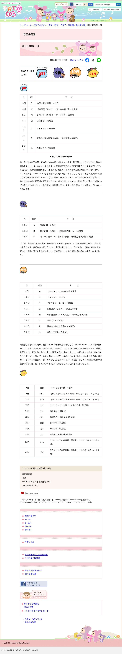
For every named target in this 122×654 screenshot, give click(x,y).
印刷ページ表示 (76, 60)
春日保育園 (80, 25)
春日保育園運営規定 (33, 571)
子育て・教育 (52, 25)
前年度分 (28, 530)
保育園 (71, 25)
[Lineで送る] (99, 60)
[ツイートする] (93, 60)
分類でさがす (39, 25)
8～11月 (28, 523)
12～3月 (28, 526)
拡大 (85, 4)
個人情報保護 (30, 574)
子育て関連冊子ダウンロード (36, 611)
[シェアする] (87, 60)
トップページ (25, 25)
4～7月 (28, 520)
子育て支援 (29, 542)
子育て (63, 25)
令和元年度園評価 (32, 558)
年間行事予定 (30, 516)
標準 (90, 4)
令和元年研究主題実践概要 (36, 555)
